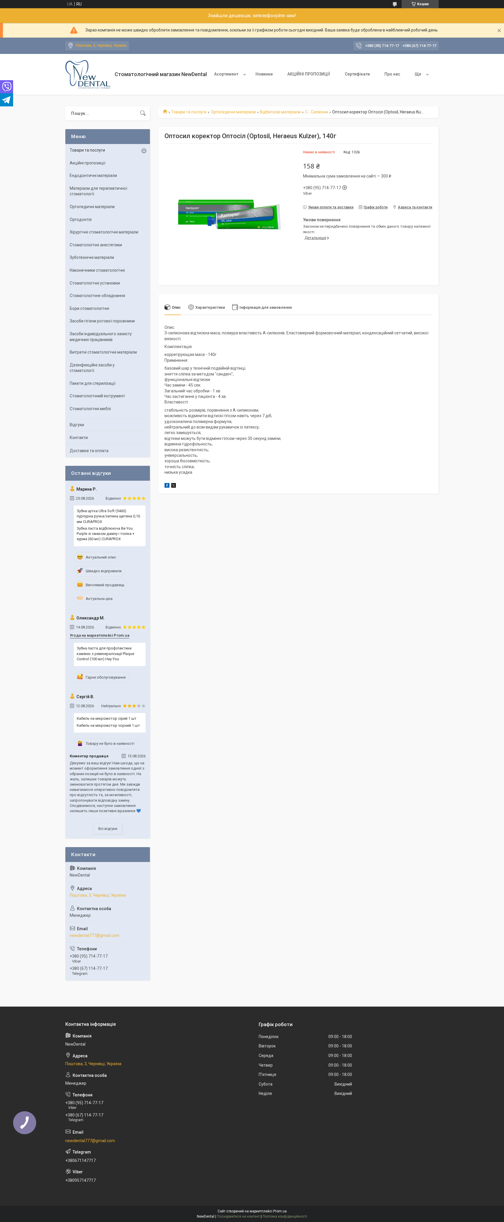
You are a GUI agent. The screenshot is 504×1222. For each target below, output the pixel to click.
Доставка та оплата (89, 450)
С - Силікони (316, 112)
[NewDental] (87, 74)
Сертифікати (357, 74)
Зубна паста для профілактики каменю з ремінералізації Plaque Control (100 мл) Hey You (105, 653)
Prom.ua (280, 1211)
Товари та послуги (188, 112)
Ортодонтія (81, 219)
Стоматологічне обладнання (97, 295)
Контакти (79, 437)
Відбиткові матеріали (280, 112)
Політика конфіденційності (284, 1216)
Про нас (392, 74)
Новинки (264, 74)
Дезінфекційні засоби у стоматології (92, 368)
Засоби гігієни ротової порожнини (102, 321)
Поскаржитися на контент (238, 1216)
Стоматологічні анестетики (96, 245)
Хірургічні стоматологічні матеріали (104, 232)
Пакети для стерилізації (93, 383)
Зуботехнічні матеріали (92, 257)
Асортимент (226, 74)
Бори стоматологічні (89, 308)
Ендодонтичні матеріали (93, 175)
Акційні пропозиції (87, 163)
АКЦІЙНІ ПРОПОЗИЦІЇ (308, 74)
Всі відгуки (107, 828)
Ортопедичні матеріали (233, 112)
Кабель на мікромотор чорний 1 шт (108, 725)
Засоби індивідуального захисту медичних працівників (101, 336)
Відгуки (77, 424)
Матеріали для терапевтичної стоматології (98, 191)
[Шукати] (143, 113)
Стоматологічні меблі (90, 408)
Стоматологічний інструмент (97, 396)
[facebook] (166, 486)
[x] (173, 486)
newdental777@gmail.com (94, 935)
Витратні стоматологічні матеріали (103, 352)
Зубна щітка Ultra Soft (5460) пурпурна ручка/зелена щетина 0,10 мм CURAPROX (108, 516)
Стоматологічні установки (95, 283)
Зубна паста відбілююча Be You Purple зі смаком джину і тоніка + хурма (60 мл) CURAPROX (105, 533)
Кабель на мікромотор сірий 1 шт (106, 718)
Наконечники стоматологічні (97, 270)
